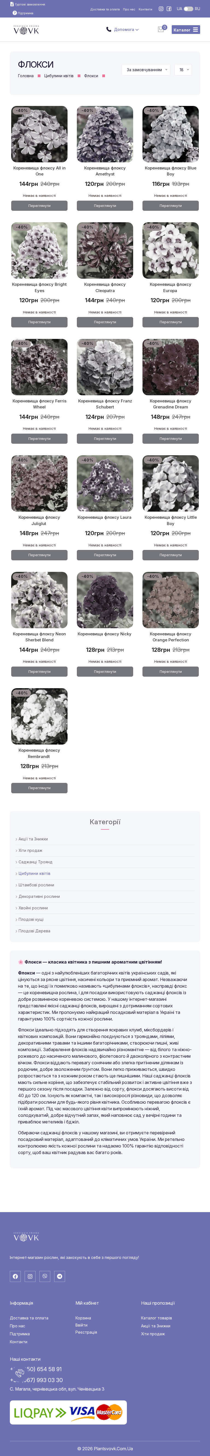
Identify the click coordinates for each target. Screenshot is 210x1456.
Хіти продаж (30, 850)
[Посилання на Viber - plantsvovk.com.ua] (44, 1276)
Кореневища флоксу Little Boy (171, 520)
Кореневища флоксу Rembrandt (39, 753)
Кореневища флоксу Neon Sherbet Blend (39, 637)
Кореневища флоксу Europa (170, 287)
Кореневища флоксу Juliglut (39, 520)
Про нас (129, 9)
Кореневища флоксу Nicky (105, 634)
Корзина (83, 1318)
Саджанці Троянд (35, 862)
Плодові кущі (30, 919)
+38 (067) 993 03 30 (36, 1380)
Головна (26, 76)
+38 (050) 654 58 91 (36, 1369)
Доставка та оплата (105, 9)
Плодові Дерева (34, 931)
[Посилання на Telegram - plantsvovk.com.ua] (59, 1276)
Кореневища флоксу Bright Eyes (39, 287)
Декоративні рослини (39, 896)
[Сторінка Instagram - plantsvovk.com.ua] (161, 9)
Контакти (145, 9)
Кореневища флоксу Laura (105, 517)
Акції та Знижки (33, 839)
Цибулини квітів (59, 76)
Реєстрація (86, 1332)
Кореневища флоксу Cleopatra (105, 287)
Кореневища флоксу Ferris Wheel (39, 404)
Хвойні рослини (33, 908)
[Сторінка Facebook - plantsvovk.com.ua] (169, 9)
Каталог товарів (156, 1318)
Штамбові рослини (36, 885)
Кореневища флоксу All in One (39, 171)
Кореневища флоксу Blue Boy (170, 171)
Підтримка (20, 1334)
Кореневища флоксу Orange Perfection (170, 637)
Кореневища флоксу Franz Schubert (105, 404)
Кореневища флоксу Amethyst (105, 171)
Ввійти (81, 1325)
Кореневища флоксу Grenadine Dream (170, 404)
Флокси (91, 76)
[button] (20, 1373)
